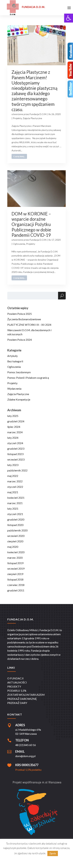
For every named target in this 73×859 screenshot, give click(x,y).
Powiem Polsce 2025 (19, 313)
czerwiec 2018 (15, 584)
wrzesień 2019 (15, 568)
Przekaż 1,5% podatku (28, 769)
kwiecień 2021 (15, 497)
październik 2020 (17, 530)
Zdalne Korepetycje (18, 399)
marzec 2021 (15, 503)
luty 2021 (12, 508)
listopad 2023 (15, 454)
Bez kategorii (15, 361)
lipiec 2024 (13, 426)
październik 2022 (17, 470)
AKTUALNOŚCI (17, 682)
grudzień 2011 (15, 590)
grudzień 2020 (15, 519)
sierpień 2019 (15, 574)
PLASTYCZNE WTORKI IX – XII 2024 (29, 324)
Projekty (17, 118)
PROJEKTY (14, 686)
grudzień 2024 (15, 421)
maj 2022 (12, 475)
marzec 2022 (15, 481)
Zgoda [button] (52, 853)
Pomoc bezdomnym (19, 372)
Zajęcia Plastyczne (32, 118)
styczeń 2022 (15, 486)
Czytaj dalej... (19, 156)
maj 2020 (12, 546)
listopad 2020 (15, 524)
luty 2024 (12, 437)
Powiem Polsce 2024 (19, 339)
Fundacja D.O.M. (38, 114)
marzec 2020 (15, 557)
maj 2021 (12, 492)
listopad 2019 (15, 563)
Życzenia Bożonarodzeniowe (24, 319)
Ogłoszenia (19, 243)
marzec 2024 (15, 432)
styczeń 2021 (15, 514)
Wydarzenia (14, 388)
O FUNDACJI (15, 678)
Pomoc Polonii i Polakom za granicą (28, 377)
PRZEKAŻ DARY (17, 702)
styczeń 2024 (15, 443)
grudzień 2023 (15, 448)
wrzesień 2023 (15, 459)
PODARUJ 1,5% (16, 690)
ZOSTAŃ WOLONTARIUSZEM (26, 694)
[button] (68, 18)
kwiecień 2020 (15, 552)
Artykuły (12, 355)
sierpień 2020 (15, 541)
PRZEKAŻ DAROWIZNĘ (22, 698)
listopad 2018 (15, 579)
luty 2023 (12, 464)
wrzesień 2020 (15, 535)
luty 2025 (12, 415)
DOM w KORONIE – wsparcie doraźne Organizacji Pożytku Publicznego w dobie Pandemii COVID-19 (31, 224)
